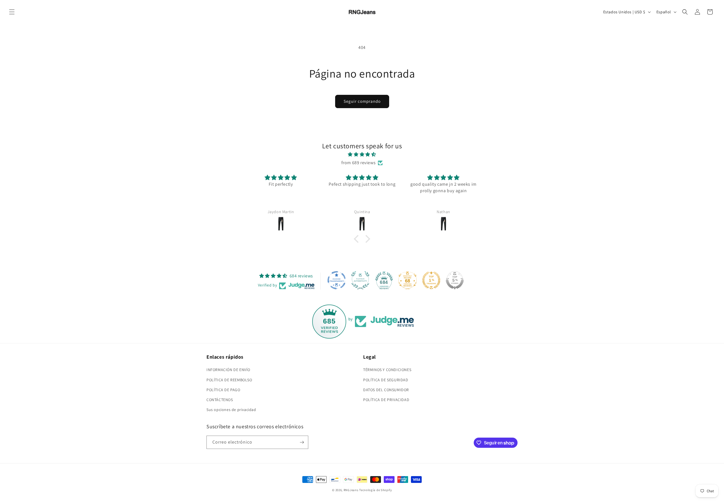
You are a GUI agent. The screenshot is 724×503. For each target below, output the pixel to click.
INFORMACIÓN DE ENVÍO (228, 369)
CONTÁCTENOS (219, 399)
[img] (362, 154)
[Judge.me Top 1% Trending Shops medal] (431, 280)
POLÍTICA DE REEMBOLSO (229, 379)
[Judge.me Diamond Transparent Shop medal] (336, 280)
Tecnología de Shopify (375, 490)
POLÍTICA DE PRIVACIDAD (386, 399)
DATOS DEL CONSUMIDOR (386, 389)
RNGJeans (351, 490)
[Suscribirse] (302, 442)
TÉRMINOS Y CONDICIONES (387, 369)
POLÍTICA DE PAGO (223, 389)
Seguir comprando (362, 101)
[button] (12, 12)
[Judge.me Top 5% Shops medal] (455, 280)
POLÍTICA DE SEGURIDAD (385, 379)
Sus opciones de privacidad (231, 409)
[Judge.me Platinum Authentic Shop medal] (360, 280)
